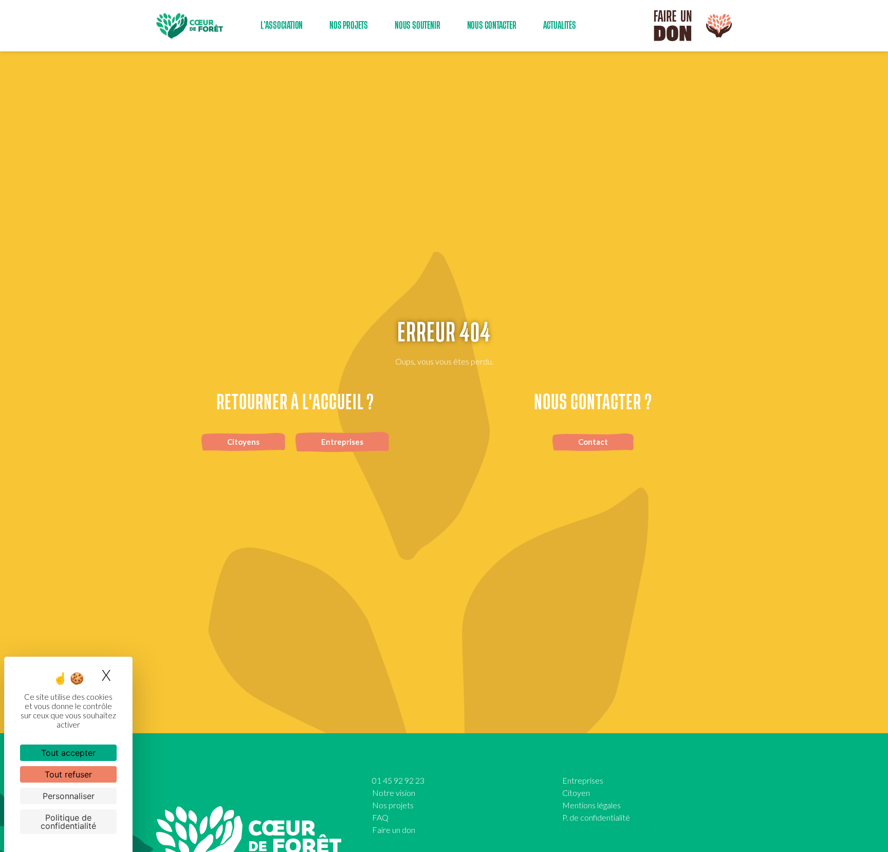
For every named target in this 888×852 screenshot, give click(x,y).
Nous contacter (491, 25)
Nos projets (393, 805)
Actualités (559, 25)
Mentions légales (591, 805)
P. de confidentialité (596, 817)
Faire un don (393, 830)
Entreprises (582, 780)
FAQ (380, 817)
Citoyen (576, 792)
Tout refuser (68, 774)
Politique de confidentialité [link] (68, 821)
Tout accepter (68, 753)
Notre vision (393, 792)
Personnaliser (69, 796)
